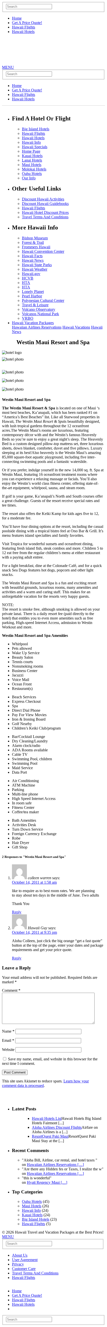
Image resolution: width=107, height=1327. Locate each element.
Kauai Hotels (32, 156)
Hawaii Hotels (23, 31)
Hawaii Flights (23, 27)
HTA (26, 283)
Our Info (29, 178)
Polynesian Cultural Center (43, 300)
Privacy (18, 1264)
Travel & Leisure (35, 305)
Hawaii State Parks (37, 265)
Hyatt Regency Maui (47, 1182)
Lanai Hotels (32, 160)
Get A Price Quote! (27, 23)
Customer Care (24, 1269)
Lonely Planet (33, 291)
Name (8, 1031)
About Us (19, 1255)
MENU (8, 67)
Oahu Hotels (32, 173)
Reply (16, 912)
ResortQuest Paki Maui (50, 1136)
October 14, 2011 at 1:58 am (34, 882)
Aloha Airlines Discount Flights (57, 1127)
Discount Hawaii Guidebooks (45, 203)
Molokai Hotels (34, 169)
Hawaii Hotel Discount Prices (45, 212)
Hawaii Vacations (76, 327)
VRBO (27, 318)
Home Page (31, 151)
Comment (11, 990)
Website (8, 1049)
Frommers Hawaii (36, 247)
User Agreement (25, 1260)
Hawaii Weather (34, 269)
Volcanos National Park (40, 314)
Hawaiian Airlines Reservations (36, 327)
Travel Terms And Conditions (45, 217)
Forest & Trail (33, 242)
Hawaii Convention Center (43, 251)
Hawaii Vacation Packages (33, 323)
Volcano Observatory (38, 309)
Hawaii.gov (31, 274)
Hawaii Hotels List (46, 1118)
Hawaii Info (31, 142)
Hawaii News (33, 260)
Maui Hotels (31, 165)
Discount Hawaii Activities (43, 199)
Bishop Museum (35, 238)
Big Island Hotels (35, 129)
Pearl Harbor (32, 296)
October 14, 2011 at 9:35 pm (34, 932)
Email (8, 1040)
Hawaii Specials (34, 147)
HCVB (27, 278)
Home (17, 18)
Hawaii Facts (32, 256)
